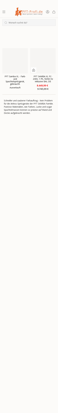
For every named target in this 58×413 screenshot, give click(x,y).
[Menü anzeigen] (4, 12)
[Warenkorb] (54, 12)
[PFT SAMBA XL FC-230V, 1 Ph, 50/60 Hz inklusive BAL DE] (43, 60)
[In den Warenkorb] (33, 70)
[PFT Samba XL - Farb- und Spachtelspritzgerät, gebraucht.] (15, 60)
